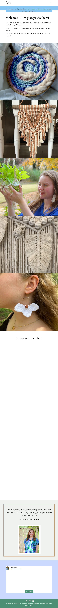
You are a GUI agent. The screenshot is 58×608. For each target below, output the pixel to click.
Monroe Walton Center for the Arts (36, 9)
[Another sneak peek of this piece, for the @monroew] (44, 576)
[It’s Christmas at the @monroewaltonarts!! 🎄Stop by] (29, 585)
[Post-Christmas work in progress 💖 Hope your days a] (13, 585)
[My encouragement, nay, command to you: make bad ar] (13, 576)
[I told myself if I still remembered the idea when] (29, 576)
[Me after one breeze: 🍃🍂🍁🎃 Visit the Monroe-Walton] (44, 585)
